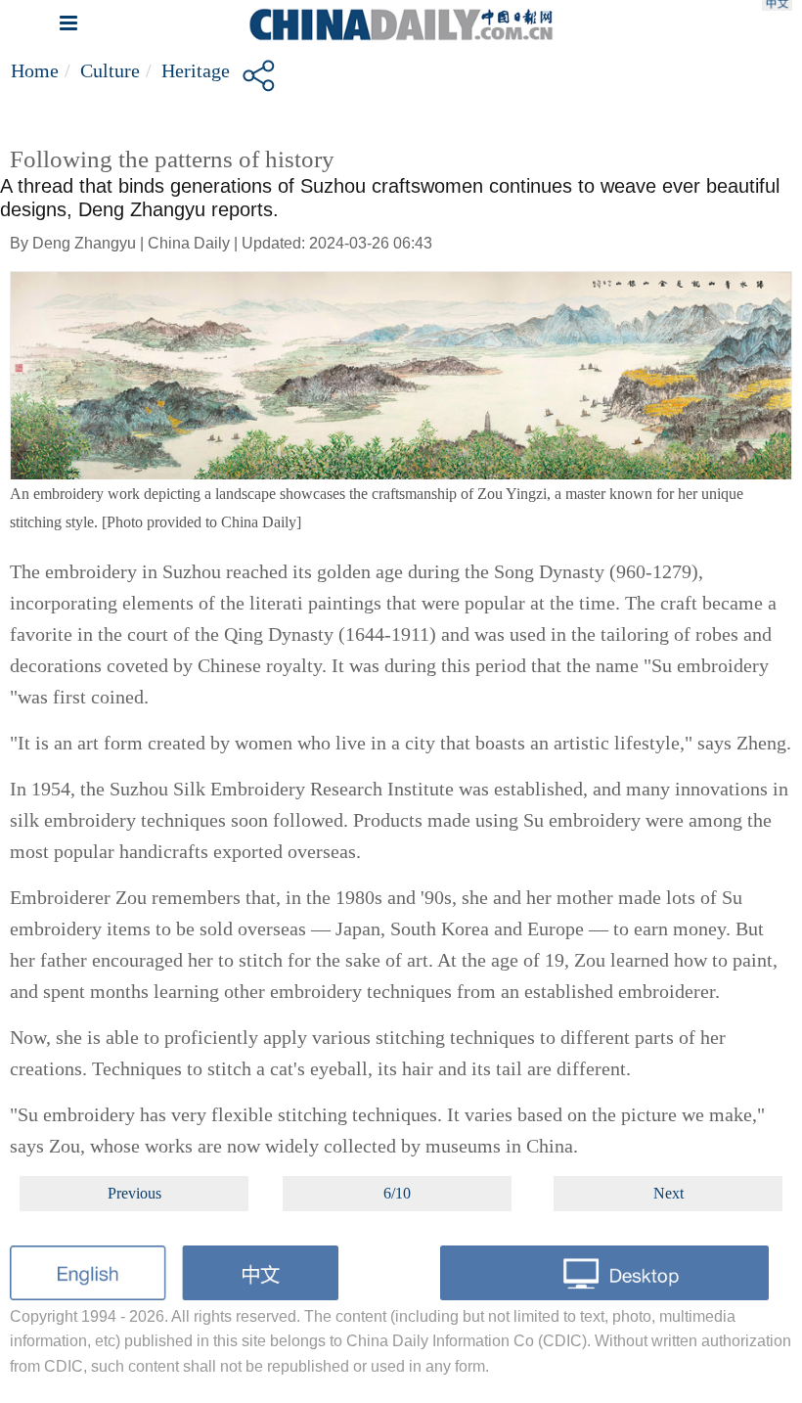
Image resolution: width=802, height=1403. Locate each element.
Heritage (195, 70)
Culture (110, 70)
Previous (134, 1193)
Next (668, 1193)
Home (35, 70)
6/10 (397, 1193)
